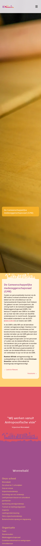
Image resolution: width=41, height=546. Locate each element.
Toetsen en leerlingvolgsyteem (13, 507)
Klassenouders (7, 534)
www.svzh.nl (9, 321)
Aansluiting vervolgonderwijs (13, 504)
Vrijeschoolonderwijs (10, 491)
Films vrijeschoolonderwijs (12, 516)
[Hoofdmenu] (36, 6)
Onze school (9, 478)
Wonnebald (6, 482)
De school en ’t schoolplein (12, 485)
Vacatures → (32, 373)
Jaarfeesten (6, 501)
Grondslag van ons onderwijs (13, 494)
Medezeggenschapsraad (11, 537)
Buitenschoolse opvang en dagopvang (16, 519)
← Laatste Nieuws (11, 369)
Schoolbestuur (7, 543)
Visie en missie (7, 488)
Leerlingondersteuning (10, 513)
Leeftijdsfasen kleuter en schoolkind (16, 498)
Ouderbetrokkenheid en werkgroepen (16, 540)
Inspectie (5, 510)
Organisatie (8, 527)
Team (4, 531)
